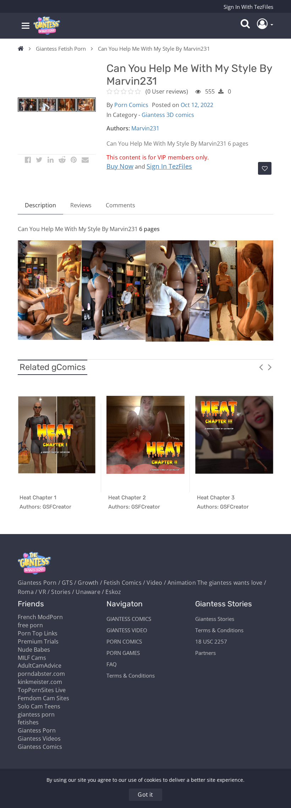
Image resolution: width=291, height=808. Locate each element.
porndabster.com (41, 674)
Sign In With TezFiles (248, 6)
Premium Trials (38, 641)
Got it (145, 794)
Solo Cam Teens (39, 706)
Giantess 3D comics (168, 115)
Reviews (81, 205)
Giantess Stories (214, 618)
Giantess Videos (39, 738)
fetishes (28, 722)
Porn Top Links (37, 633)
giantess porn (36, 714)
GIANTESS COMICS (128, 618)
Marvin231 (145, 128)
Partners (205, 652)
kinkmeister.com (40, 682)
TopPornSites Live (42, 690)
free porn (30, 625)
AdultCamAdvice (39, 665)
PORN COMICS (124, 641)
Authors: (118, 128)
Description (40, 205)
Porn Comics (131, 105)
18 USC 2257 (211, 641)
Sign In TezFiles (169, 166)
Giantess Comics (40, 747)
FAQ (111, 664)
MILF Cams (32, 658)
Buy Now (119, 166)
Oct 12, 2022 (197, 105)
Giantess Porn (37, 730)
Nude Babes (34, 649)
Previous (260, 366)
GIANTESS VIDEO (126, 630)
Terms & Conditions (130, 675)
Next (269, 366)
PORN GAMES (123, 652)
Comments (120, 205)
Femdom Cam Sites (43, 698)
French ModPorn (40, 617)
